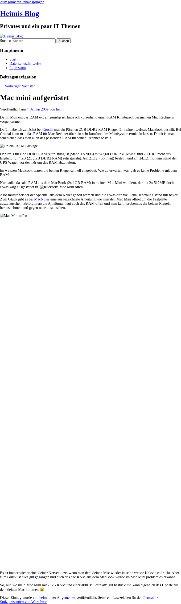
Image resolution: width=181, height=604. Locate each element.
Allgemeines (66, 598)
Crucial (47, 129)
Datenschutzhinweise (25, 63)
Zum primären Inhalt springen (22, 2)
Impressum (17, 68)
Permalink (150, 598)
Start (12, 59)
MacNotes (41, 199)
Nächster (30, 86)
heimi (60, 109)
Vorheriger (10, 86)
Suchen (5, 41)
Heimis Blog (19, 13)
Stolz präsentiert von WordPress (23, 602)
